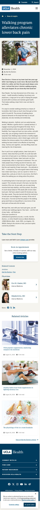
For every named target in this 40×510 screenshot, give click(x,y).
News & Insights (12, 16)
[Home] (2, 16)
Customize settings (14, 504)
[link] (8, 307)
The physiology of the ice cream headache (18, 427)
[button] (23, 2)
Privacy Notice (19, 490)
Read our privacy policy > (28, 500)
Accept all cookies (30, 504)
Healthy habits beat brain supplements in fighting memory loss (18, 388)
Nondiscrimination (30, 490)
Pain (14, 272)
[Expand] (36, 460)
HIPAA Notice (9, 490)
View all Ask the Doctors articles (26, 440)
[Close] (35, 494)
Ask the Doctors (7, 272)
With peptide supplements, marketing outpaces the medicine (17, 349)
